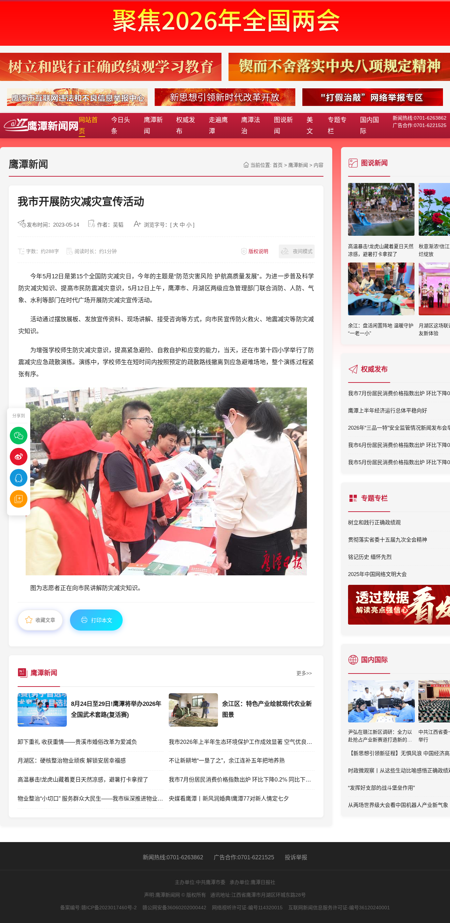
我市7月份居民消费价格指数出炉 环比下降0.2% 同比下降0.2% (242, 780)
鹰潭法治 (250, 125)
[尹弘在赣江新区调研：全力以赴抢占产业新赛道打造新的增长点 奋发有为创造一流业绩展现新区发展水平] (381, 703)
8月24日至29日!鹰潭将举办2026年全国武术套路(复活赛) (116, 709)
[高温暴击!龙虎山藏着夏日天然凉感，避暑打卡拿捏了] (381, 233)
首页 (278, 165)
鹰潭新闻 (153, 125)
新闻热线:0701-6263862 (173, 857)
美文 (310, 125)
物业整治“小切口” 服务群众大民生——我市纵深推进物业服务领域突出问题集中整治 (90, 799)
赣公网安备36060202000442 (174, 907)
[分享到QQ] (18, 477)
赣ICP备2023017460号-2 (109, 907)
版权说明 (258, 251)
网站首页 (88, 125)
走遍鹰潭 (218, 125)
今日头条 (120, 125)
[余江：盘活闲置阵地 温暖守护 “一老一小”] (381, 313)
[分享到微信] (18, 435)
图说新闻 (283, 125)
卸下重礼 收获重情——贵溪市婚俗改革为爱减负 (77, 742)
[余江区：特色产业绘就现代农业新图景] (193, 724)
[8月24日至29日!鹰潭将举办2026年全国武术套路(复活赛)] (42, 724)
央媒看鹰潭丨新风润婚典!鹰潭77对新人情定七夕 (229, 799)
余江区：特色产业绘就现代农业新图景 (267, 709)
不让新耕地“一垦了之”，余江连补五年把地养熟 (227, 761)
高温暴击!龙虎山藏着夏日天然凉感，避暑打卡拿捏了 (83, 780)
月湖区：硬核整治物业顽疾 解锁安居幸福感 (72, 761)
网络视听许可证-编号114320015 (247, 907)
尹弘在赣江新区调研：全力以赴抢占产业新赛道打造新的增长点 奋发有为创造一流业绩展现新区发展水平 (380, 736)
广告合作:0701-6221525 (244, 857)
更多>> (304, 673)
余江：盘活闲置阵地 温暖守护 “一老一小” (380, 329)
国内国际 (369, 125)
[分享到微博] (18, 456)
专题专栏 (337, 125)
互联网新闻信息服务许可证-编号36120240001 (339, 907)
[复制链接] (18, 498)
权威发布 (185, 125)
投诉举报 (296, 857)
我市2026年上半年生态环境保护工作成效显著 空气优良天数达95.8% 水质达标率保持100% (242, 742)
